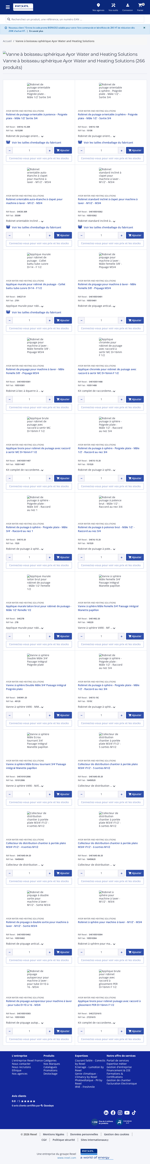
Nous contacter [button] (21, 1063)
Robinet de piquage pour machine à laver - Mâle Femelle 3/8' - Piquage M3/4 (107, 286)
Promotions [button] (50, 1070)
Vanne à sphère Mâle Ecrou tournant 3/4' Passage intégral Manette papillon (36, 766)
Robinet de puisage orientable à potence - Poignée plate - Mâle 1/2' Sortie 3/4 (36, 116)
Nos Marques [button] (52, 1063)
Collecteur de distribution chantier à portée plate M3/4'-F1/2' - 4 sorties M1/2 (36, 845)
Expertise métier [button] (117, 1063)
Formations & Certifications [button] (115, 1075)
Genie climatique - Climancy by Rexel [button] (86, 1075)
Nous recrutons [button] (21, 1067)
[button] (8, 7)
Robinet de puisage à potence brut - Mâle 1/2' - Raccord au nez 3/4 (106, 529)
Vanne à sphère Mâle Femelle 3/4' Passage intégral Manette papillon (108, 608)
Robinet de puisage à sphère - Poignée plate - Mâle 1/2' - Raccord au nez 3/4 (108, 450)
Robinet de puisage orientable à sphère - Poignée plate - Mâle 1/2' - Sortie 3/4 (108, 116)
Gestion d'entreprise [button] (119, 1067)
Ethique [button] (16, 1070)
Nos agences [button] (19, 1073)
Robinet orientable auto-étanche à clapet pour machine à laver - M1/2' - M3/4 (34, 201)
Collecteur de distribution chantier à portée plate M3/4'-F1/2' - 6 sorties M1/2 (108, 845)
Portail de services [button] (118, 1060)
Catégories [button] (50, 1060)
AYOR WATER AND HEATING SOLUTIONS (25, 111)
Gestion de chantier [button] (119, 1080)
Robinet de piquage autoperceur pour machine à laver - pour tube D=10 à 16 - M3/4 (39, 1003)
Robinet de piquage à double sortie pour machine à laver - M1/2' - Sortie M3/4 (37, 924)
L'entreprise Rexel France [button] (27, 1060)
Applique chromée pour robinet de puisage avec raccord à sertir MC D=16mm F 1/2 (107, 371)
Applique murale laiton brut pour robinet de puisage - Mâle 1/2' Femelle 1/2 (38, 608)
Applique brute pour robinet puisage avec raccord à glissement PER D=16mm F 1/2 (109, 1003)
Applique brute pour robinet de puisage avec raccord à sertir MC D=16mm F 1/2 (38, 450)
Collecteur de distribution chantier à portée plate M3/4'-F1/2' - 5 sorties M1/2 (108, 766)
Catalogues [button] (50, 1067)
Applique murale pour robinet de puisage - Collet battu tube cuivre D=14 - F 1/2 (35, 286)
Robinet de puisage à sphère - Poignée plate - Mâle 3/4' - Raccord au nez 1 (37, 529)
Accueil (7, 41)
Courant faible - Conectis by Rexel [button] (90, 1062)
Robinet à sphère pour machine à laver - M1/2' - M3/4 (110, 922)
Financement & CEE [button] (118, 1070)
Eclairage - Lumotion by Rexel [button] (89, 1068)
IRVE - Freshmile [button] (85, 1086)
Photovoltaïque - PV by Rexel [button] (88, 1082)
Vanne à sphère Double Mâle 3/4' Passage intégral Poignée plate (36, 687)
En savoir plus (35, 31)
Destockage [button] (50, 1073)
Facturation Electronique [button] (122, 1083)
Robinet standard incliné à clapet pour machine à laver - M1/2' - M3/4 (108, 201)
